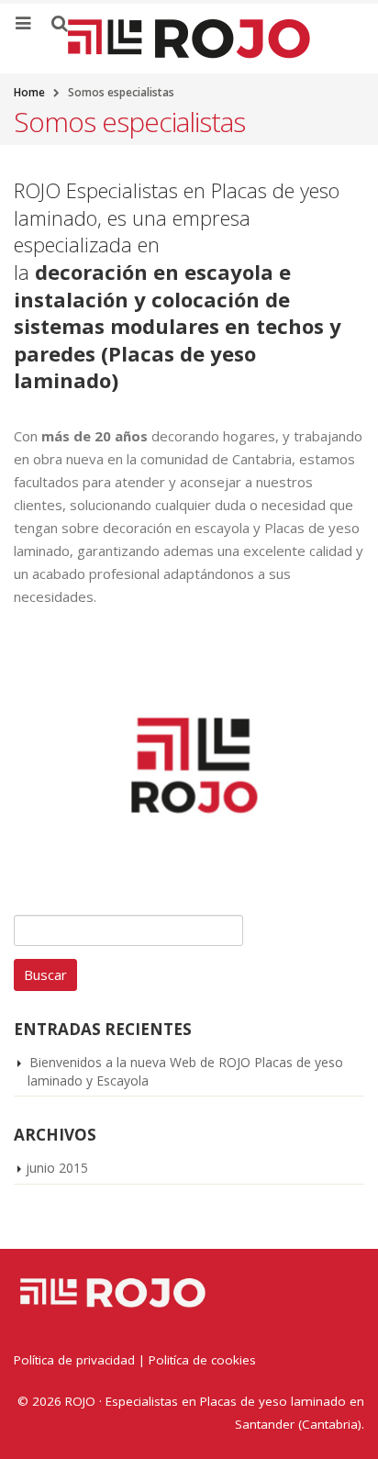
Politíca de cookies (202, 1360)
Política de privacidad (74, 1360)
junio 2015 (57, 1167)
